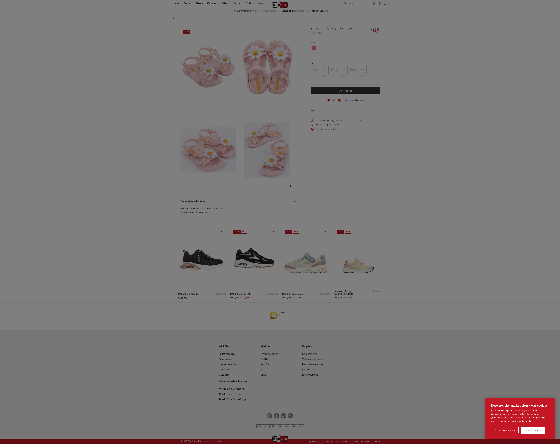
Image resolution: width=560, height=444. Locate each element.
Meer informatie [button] (524, 421)
